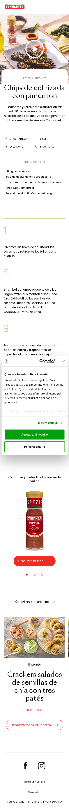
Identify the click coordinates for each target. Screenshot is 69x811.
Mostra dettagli (48, 422)
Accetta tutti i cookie (34, 434)
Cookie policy (34, 792)
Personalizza (32, 446)
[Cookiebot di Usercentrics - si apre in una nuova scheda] (41, 361)
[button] (27, 575)
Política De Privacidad (34, 781)
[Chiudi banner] (63, 361)
